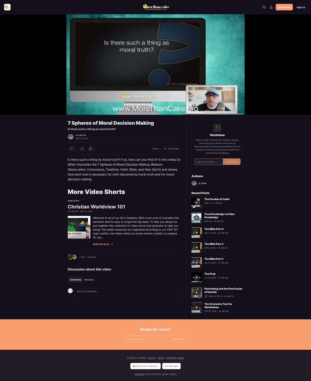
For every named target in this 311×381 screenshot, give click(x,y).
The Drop (210, 273)
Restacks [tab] (89, 279)
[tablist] (82, 279)
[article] (217, 202)
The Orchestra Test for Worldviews (218, 305)
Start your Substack (147, 366)
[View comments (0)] (251, 64)
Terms (160, 357)
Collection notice (175, 357)
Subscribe (284, 7)
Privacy (152, 357)
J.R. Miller (80, 135)
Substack (139, 374)
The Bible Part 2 (213, 258)
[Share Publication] (271, 7)
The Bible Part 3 (213, 243)
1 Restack (91, 257)
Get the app (171, 366)
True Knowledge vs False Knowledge (219, 215)
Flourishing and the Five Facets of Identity (223, 290)
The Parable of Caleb (217, 199)
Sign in (301, 7)
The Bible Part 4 (214, 229)
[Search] (264, 7)
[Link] (63, 191)
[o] (196, 202)
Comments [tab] (75, 279)
